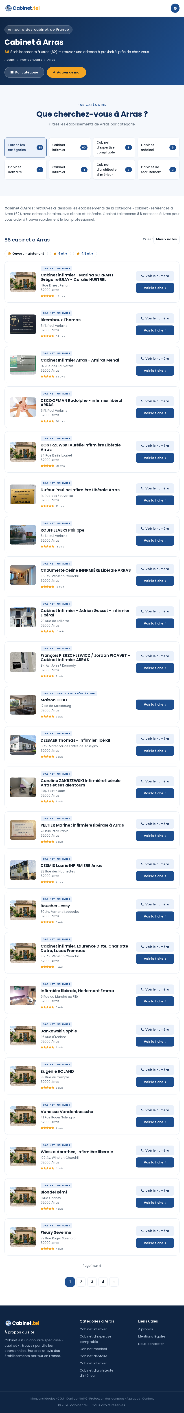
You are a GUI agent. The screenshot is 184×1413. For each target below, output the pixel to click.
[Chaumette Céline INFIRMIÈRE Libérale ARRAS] (23, 575)
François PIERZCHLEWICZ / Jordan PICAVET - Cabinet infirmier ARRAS (85, 658)
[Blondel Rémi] (23, 1196)
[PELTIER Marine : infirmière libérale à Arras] (23, 830)
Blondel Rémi (54, 1192)
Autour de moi (68, 72)
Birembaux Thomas (61, 320)
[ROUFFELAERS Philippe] (23, 535)
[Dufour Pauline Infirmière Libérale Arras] (23, 494)
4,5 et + (87, 253)
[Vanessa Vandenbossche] (23, 1116)
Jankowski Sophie (59, 1031)
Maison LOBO (54, 700)
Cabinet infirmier (93, 1329)
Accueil (9, 60)
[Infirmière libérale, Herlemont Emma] (23, 995)
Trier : (148, 239)
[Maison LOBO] (23, 705)
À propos (145, 1329)
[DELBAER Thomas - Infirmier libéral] (23, 745)
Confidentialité (76, 1398)
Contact (148, 1398)
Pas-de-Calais (31, 60)
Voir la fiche (153, 288)
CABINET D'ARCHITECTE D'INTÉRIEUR (69, 693)
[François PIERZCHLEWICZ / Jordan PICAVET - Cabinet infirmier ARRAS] (23, 662)
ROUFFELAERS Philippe (62, 530)
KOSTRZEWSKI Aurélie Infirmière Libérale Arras (81, 447)
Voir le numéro (157, 276)
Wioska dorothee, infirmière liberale (77, 1152)
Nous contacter (151, 1344)
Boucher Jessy (55, 906)
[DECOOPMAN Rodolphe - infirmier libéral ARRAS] (23, 407)
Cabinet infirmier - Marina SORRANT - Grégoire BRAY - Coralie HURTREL (79, 277)
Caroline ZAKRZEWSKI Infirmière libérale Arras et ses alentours (80, 783)
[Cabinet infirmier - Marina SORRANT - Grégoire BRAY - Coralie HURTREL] (23, 282)
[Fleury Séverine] (23, 1237)
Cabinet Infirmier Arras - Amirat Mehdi (80, 360)
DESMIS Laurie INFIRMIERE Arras (71, 865)
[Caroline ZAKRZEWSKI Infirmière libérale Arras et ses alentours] (23, 787)
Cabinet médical (93, 1349)
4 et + (62, 253)
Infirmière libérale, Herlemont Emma (77, 990)
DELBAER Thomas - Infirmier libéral (75, 740)
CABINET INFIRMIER (56, 268)
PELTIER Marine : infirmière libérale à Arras (82, 825)
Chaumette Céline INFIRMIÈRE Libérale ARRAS (86, 570)
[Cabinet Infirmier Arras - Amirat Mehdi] (23, 365)
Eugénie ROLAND (57, 1071)
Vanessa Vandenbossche (67, 1111)
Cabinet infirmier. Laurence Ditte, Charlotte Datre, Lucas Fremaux (84, 948)
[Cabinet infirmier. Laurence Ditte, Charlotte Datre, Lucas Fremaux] (23, 953)
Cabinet (26, 8)
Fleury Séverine (56, 1232)
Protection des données (107, 1398)
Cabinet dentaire (93, 1356)
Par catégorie (26, 72)
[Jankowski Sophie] (23, 1035)
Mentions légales (152, 1336)
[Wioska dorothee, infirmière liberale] (23, 1156)
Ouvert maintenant (28, 253)
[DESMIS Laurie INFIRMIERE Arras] (23, 870)
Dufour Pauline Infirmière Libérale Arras (80, 490)
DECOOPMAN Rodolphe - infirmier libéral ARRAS (81, 403)
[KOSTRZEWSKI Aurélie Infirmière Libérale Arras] (23, 452)
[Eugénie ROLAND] (23, 1076)
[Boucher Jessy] (23, 910)
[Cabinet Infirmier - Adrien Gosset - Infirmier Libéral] (23, 617)
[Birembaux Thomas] (23, 324)
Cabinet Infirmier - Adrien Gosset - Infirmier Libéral (85, 613)
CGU (60, 1398)
